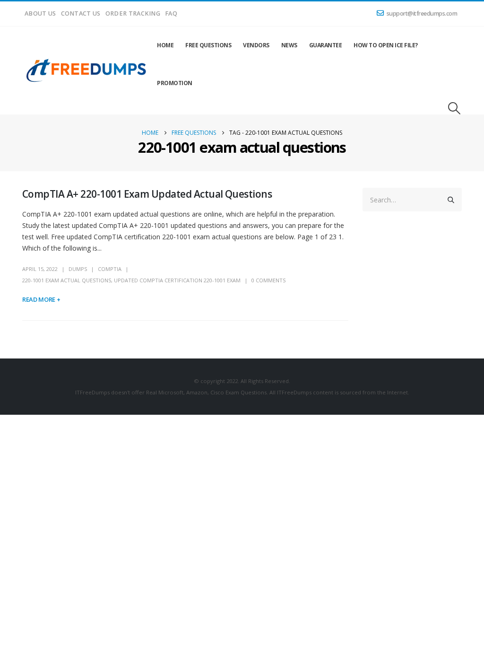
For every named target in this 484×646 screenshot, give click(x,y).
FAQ (171, 13)
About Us (40, 13)
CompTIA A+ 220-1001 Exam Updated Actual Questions (147, 194)
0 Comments (268, 280)
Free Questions (208, 45)
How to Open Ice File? (386, 45)
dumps (78, 268)
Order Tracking (132, 13)
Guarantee (325, 45)
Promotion (174, 83)
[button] (454, 108)
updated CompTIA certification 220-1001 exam (177, 280)
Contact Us (81, 13)
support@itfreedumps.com (422, 13)
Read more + (41, 299)
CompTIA (109, 268)
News (289, 45)
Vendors (256, 45)
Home (165, 45)
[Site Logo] (86, 70)
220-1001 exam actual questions (66, 280)
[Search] (451, 199)
